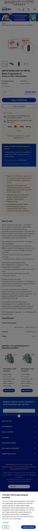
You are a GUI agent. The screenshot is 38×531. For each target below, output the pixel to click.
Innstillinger (5, 522)
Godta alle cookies (28, 527)
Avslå (5, 527)
